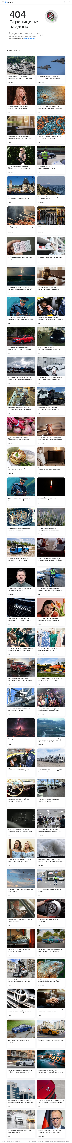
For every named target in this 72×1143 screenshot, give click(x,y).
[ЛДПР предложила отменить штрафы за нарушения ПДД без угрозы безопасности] (21, 311)
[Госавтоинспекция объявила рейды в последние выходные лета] (51, 582)
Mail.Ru (4, 1141)
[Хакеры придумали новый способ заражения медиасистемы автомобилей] (51, 1003)
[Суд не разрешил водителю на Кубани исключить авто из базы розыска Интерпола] (51, 552)
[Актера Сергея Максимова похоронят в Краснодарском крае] (51, 491)
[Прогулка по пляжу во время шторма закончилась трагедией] (21, 281)
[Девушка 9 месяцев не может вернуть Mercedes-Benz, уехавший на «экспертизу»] (21, 1034)
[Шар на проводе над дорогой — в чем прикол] (21, 883)
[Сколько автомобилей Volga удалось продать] (51, 793)
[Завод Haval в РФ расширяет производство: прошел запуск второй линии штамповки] (21, 612)
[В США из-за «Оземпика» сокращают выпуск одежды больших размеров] (51, 642)
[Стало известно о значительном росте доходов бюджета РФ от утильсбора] (51, 763)
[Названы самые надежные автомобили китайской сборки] (21, 341)
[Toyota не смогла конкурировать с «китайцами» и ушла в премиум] (51, 1094)
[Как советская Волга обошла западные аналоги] (21, 793)
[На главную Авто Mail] (10, 2)
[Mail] (6, 2)
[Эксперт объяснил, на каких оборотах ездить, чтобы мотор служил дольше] (21, 823)
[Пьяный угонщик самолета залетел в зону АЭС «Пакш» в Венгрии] (51, 70)
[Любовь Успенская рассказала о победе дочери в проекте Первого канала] (21, 853)
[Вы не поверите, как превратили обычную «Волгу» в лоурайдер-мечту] (51, 943)
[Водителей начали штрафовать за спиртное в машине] (21, 522)
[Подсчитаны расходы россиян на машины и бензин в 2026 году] (21, 642)
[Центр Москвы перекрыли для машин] (51, 883)
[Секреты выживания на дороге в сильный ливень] (21, 1124)
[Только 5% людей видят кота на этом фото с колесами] (51, 130)
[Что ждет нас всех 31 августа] (21, 732)
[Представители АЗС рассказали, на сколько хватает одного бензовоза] (51, 672)
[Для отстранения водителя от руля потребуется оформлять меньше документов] (21, 491)
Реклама (17, 1141)
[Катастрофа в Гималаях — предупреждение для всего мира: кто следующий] (21, 70)
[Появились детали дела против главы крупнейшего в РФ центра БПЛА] (51, 431)
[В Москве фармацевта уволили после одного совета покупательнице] (51, 251)
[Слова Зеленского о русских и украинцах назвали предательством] (21, 582)
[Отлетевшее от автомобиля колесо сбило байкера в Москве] (21, 401)
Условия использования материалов (55, 1141)
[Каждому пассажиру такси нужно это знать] (51, 1034)
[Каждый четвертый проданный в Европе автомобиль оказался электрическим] (51, 371)
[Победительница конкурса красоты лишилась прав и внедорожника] (21, 100)
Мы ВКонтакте (32, 1141)
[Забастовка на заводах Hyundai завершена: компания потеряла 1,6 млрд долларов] (21, 1094)
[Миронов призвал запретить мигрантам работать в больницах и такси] (21, 763)
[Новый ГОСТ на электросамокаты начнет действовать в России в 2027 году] (21, 973)
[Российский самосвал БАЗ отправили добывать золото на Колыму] (51, 401)
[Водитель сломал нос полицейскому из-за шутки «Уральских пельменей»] (51, 160)
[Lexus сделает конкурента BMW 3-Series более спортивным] (21, 1064)
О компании (10, 1141)
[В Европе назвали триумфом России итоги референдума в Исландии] (51, 702)
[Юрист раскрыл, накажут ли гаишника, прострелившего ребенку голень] (51, 281)
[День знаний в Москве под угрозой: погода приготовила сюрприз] (21, 160)
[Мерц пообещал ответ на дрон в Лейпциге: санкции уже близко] (51, 1124)
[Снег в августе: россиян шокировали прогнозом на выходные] (51, 522)
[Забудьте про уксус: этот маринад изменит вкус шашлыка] (21, 220)
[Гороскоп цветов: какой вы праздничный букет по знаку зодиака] (51, 612)
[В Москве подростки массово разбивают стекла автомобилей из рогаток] (51, 100)
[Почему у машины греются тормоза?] (51, 913)
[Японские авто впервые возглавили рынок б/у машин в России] (21, 1003)
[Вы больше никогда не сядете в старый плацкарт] (21, 943)
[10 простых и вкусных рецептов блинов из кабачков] (21, 461)
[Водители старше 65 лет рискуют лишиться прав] (21, 913)
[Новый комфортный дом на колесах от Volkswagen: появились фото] (21, 552)
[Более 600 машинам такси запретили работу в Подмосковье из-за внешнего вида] (51, 1064)
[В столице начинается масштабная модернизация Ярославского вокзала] (21, 190)
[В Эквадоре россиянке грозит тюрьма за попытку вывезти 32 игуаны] (51, 973)
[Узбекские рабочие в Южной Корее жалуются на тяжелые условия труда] (51, 823)
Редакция (40, 1141)
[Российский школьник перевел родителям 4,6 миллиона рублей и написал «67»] (21, 130)
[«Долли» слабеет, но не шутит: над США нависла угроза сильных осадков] (51, 853)
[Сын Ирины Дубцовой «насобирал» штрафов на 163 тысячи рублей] (51, 341)
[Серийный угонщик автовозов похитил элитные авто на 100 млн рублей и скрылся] (21, 371)
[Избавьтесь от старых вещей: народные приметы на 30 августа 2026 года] (51, 220)
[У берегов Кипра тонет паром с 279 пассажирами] (51, 190)
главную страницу (29, 39)
